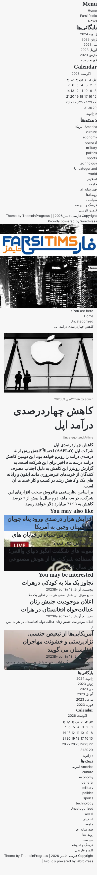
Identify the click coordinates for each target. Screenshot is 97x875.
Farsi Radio (88, 16)
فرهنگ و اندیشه (86, 205)
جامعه (93, 184)
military (91, 148)
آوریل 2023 (89, 50)
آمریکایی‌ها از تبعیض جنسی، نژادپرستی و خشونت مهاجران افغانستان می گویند (58, 642)
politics (91, 153)
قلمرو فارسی (88, 210)
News (92, 21)
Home (92, 10)
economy (90, 137)
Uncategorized (85, 168)
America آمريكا (86, 127)
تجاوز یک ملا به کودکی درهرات (57, 583)
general (91, 142)
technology (88, 163)
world (92, 174)
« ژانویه (91, 114)
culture (91, 132)
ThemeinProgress (36, 216)
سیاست (91, 200)
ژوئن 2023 (89, 39)
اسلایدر (92, 179)
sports (92, 158)
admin (89, 399)
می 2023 (90, 44)
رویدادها (91, 195)
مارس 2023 (88, 55)
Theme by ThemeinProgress (26, 856)
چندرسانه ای (88, 189)
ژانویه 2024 (88, 34)
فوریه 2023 (89, 60)
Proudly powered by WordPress (72, 221)
